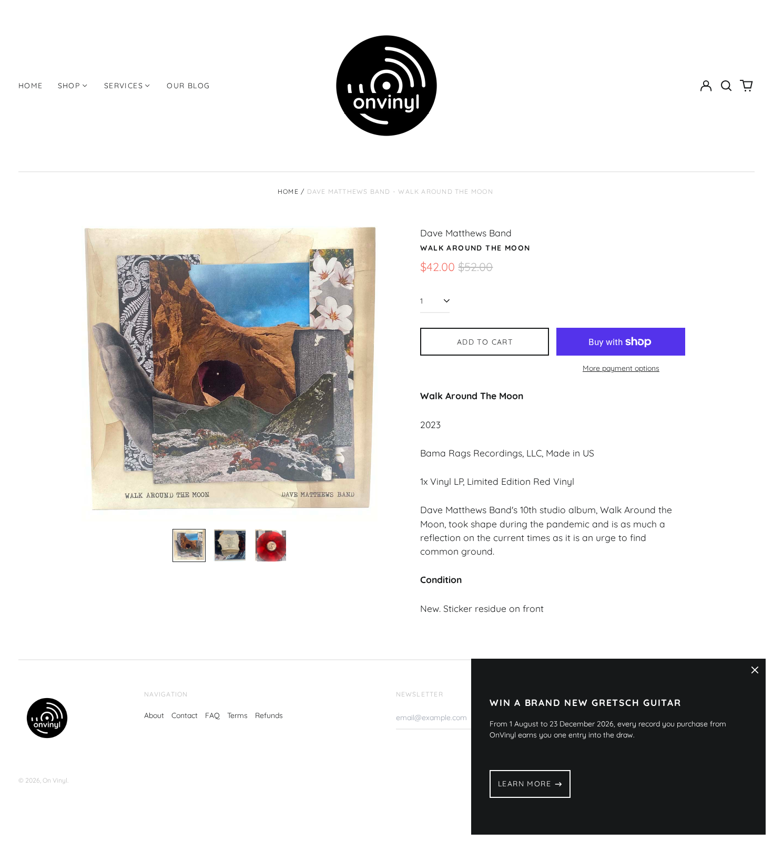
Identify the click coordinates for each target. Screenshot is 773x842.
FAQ (212, 715)
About (154, 715)
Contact (184, 715)
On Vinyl (55, 780)
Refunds (269, 715)
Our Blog (188, 85)
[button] (726, 85)
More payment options (621, 368)
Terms (237, 715)
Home (30, 85)
